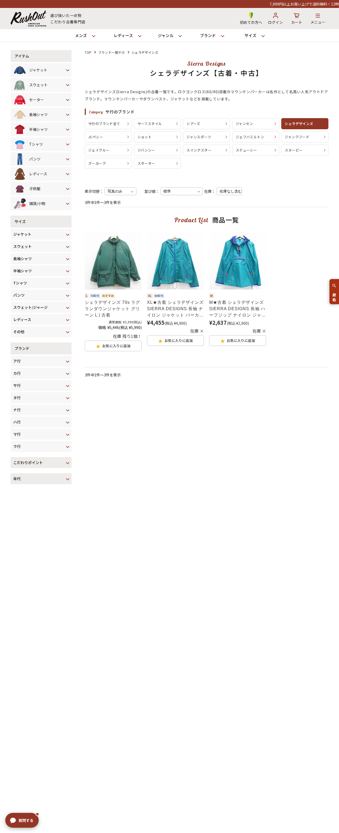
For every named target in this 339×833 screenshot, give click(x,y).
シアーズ (193, 123)
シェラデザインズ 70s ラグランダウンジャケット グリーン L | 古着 (112, 308)
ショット (144, 136)
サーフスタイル (149, 123)
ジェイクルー (98, 150)
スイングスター (198, 150)
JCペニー (95, 136)
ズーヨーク (97, 163)
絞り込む (334, 295)
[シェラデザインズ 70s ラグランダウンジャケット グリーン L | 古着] (113, 261)
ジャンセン (244, 123)
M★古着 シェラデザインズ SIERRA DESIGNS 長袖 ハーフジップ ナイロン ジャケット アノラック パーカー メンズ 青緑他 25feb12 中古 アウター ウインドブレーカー (237, 309)
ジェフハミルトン (250, 136)
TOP (88, 52)
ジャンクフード (297, 136)
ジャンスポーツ (198, 136)
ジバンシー (146, 150)
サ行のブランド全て (104, 123)
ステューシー (246, 150)
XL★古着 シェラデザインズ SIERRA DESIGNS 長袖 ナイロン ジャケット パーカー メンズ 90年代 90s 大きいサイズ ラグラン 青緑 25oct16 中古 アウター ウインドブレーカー (175, 309)
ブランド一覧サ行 (111, 52)
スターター (146, 163)
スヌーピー (293, 150)
